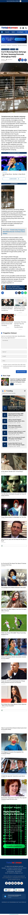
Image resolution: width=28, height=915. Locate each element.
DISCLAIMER (5, 878)
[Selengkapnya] (25, 391)
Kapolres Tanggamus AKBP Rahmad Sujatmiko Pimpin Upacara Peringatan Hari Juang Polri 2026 (18, 381)
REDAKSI (6, 876)
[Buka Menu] (23, 28)
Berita (12, 384)
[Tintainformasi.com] (9, 28)
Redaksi (3, 59)
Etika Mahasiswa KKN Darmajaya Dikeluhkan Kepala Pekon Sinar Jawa (15, 426)
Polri (17, 49)
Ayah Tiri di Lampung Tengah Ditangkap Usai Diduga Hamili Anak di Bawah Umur (16, 438)
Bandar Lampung (5, 49)
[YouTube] (15, 884)
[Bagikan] (25, 60)
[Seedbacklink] (21, 883)
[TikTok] (18, 884)
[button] (20, 28)
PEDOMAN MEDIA (19, 876)
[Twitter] (19, 292)
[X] (9, 884)
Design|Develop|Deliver (14, 846)
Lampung (13, 49)
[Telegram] (22, 292)
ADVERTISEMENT (12, 879)
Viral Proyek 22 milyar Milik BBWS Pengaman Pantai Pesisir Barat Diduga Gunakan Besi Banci (17, 414)
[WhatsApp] (25, 292)
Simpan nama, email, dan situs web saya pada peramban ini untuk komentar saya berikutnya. (14, 366)
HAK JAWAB (13, 878)
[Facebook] (16, 292)
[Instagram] (12, 884)
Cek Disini (9, 897)
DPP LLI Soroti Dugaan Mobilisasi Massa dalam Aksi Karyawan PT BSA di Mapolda (16, 420)
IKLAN (18, 879)
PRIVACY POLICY (21, 878)
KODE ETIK (11, 876)
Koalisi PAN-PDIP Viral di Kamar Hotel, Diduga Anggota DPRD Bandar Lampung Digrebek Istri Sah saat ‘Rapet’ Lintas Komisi (17, 444)
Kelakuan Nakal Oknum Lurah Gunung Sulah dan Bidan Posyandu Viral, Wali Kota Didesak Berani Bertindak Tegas (17, 432)
